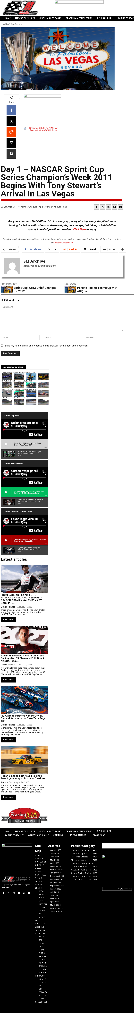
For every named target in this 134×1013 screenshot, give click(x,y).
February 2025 (56, 908)
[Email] (11, 143)
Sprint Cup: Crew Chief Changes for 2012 (34, 289)
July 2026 (54, 853)
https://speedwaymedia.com (40, 265)
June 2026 (54, 856)
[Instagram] (108, 207)
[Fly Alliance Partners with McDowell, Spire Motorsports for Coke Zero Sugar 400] (24, 700)
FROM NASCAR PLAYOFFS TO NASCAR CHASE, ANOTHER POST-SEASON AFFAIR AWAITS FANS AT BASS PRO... (21, 599)
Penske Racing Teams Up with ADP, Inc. (97, 289)
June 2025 (54, 895)
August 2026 (55, 850)
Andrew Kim (6, 782)
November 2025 (57, 879)
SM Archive (10, 206)
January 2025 (56, 911)
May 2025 (54, 898)
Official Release (8, 606)
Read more (8, 619)
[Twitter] (102, 207)
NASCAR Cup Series (12, 24)
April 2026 (54, 863)
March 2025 (55, 905)
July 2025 (54, 892)
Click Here (79, 229)
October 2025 (56, 882)
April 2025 (54, 902)
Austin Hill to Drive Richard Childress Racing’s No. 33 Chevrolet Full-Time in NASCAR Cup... (23, 658)
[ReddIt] (11, 132)
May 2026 (54, 860)
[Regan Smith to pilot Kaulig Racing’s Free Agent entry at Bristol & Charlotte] (24, 760)
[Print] (11, 154)
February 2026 (56, 869)
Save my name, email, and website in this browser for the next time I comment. (47, 345)
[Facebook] (11, 110)
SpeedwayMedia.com (63, 242)
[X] (11, 121)
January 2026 (56, 873)
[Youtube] (114, 207)
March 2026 (55, 866)
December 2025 (57, 876)
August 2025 (55, 889)
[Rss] (24, 893)
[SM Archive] (12, 266)
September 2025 (57, 885)
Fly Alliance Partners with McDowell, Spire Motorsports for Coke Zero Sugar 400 (23, 718)
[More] (122, 249)
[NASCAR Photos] (120, 207)
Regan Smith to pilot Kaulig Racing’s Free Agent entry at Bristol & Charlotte (23, 777)
